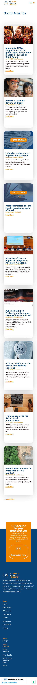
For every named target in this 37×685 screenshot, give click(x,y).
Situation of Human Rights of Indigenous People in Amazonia (17, 260)
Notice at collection (9, 683)
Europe (5, 641)
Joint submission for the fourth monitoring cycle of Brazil (18, 208)
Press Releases (18, 59)
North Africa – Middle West (7, 660)
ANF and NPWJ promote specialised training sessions (18, 365)
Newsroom (7, 621)
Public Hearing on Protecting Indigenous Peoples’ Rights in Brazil (18, 313)
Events (5, 618)
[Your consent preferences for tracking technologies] (33, 682)
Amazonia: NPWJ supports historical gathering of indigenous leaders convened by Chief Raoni (18, 52)
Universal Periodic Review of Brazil (15, 102)
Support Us (7, 625)
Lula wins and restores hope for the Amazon (18, 154)
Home (5, 604)
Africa (5, 666)
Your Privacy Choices (15, 679)
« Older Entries (9, 499)
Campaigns (7, 614)
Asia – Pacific (7, 655)
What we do (7, 611)
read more (9, 71)
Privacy (5, 628)
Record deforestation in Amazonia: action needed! (18, 470)
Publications (17, 212)
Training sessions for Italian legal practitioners (17, 418)
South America (6, 645)
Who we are (7, 607)
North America (6, 651)
